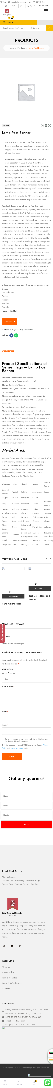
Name (5, 711)
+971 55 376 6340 (32, 1017)
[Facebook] (12, 945)
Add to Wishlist (10, 310)
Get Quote (9, 321)
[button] (48, 559)
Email (5, 725)
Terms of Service (16, 748)
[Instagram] (4, 945)
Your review (8, 687)
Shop (10, 22)
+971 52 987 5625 (38, 2)
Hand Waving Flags (11, 603)
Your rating (8, 669)
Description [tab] (8, 351)
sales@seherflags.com (18, 2)
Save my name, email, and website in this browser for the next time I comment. (27, 740)
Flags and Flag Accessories (22, 329)
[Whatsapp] (20, 945)
